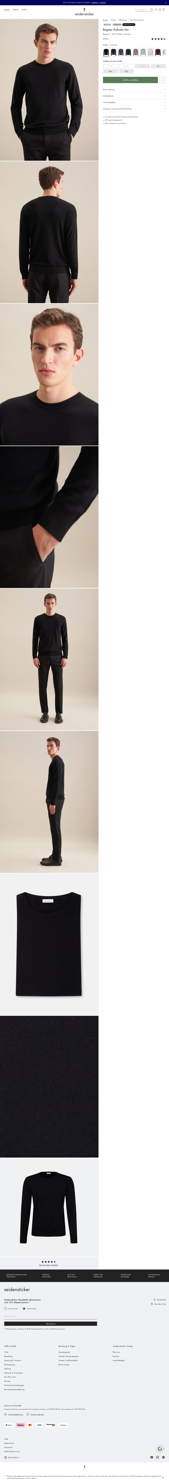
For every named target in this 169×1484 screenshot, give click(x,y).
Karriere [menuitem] (116, 1356)
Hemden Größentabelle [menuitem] (68, 1360)
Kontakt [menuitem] (7, 1381)
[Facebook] (151, 1457)
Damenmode (13, 1309)
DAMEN (103, 3)
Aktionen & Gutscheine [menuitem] (13, 1373)
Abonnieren (51, 1324)
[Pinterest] (163, 1457)
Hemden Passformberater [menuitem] (68, 1356)
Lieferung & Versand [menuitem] (12, 1360)
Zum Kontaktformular (15, 1414)
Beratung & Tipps (66, 1346)
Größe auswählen (130, 80)
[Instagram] (157, 1457)
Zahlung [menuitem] (7, 1368)
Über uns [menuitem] (116, 1352)
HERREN (95, 3)
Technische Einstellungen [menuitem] (14, 1385)
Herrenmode (31, 1309)
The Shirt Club (160, 1304)
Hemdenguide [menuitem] (64, 1352)
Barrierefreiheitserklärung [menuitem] (14, 1389)
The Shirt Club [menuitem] (10, 1377)
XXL (110, 71)
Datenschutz (9, 1443)
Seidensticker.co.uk (12, 1451)
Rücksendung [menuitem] (9, 1364)
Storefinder (161, 1300)
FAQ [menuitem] (6, 1352)
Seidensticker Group (123, 1346)
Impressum (8, 1447)
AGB (6, 1439)
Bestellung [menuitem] (8, 1356)
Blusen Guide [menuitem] (63, 1364)
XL (158, 66)
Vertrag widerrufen (37, 1414)
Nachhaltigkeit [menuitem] (119, 1360)
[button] (48, 1265)
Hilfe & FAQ (10, 1346)
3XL (126, 71)
